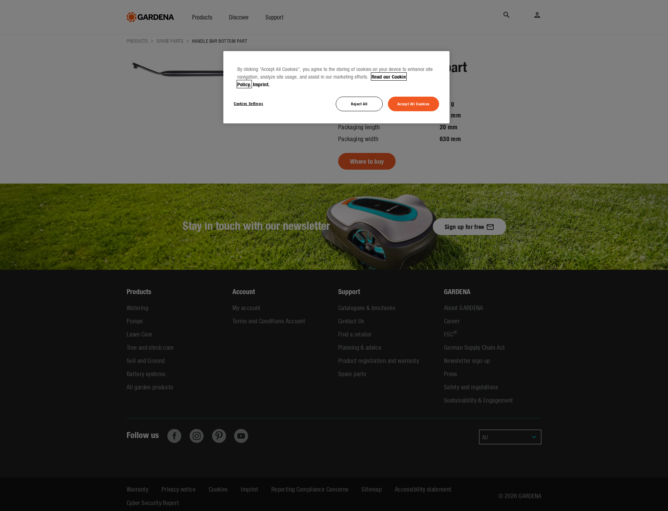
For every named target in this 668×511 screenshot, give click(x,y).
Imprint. (261, 84)
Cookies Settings (248, 103)
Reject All (359, 103)
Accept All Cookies (413, 103)
